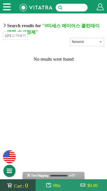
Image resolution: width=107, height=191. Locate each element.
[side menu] (7, 6)
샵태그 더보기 (15, 36)
